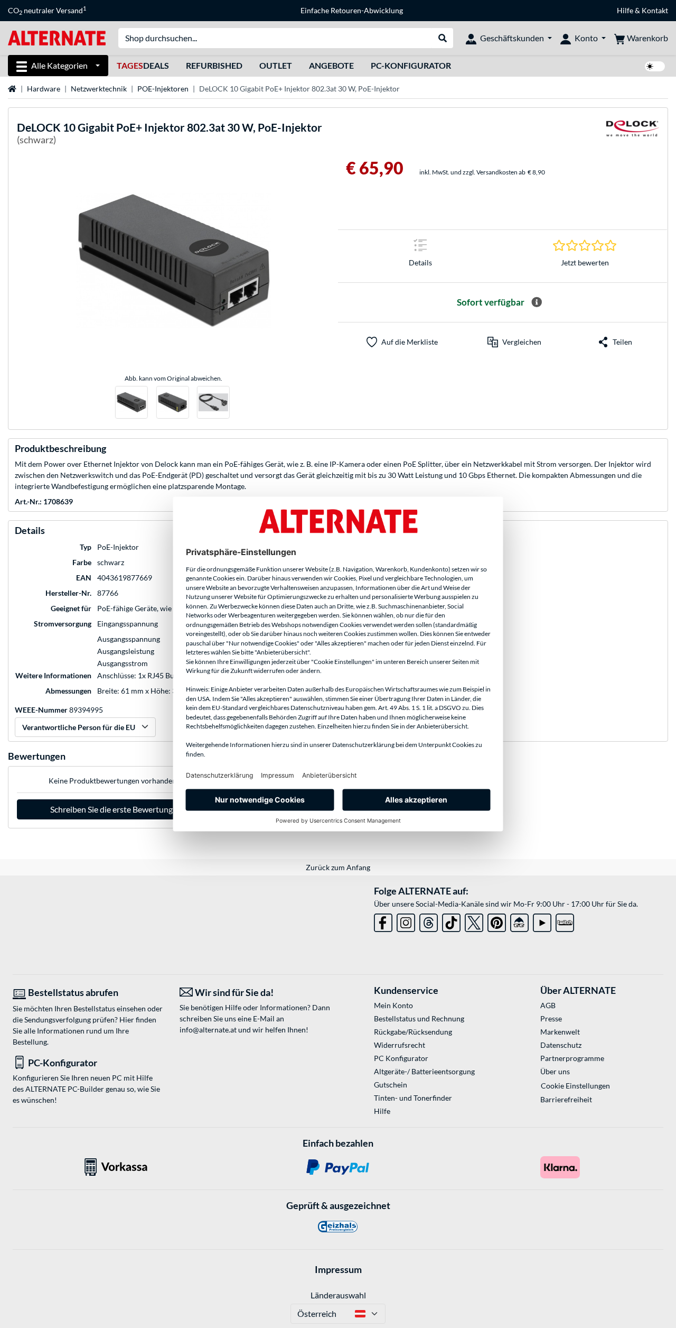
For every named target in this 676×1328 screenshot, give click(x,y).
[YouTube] (542, 920)
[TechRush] (519, 920)
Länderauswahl (338, 1295)
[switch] (655, 66)
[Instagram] (406, 920)
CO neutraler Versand (47, 10)
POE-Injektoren (163, 88)
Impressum (338, 1269)
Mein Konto (393, 1005)
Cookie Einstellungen (575, 1085)
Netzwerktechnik (99, 88)
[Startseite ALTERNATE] (57, 37)
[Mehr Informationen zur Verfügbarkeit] (536, 302)
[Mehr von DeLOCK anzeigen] (632, 135)
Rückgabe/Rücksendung (413, 1031)
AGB (548, 1005)
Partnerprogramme (572, 1058)
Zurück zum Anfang (338, 867)
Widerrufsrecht (399, 1044)
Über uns (555, 1071)
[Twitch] (565, 920)
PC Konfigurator (401, 1058)
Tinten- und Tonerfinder (413, 1097)
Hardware (43, 88)
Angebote (331, 65)
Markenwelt (560, 1031)
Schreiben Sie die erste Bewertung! (112, 809)
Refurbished (214, 65)
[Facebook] (383, 920)
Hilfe (625, 10)
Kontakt (655, 10)
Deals (143, 65)
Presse (551, 1018)
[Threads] (428, 920)
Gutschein (390, 1084)
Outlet (275, 65)
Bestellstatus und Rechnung (419, 1018)
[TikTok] (451, 920)
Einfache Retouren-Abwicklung (352, 10)
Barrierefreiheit (566, 1099)
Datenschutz (560, 1044)
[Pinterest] (496, 920)
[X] (474, 920)
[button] (514, 342)
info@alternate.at (208, 1029)
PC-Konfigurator (411, 65)
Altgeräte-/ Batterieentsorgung (424, 1071)
